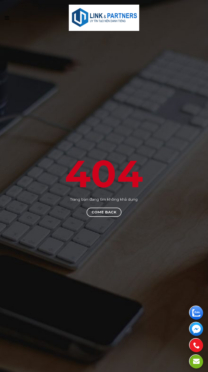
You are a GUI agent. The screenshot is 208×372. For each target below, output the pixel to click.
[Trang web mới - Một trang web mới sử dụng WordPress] (104, 18)
